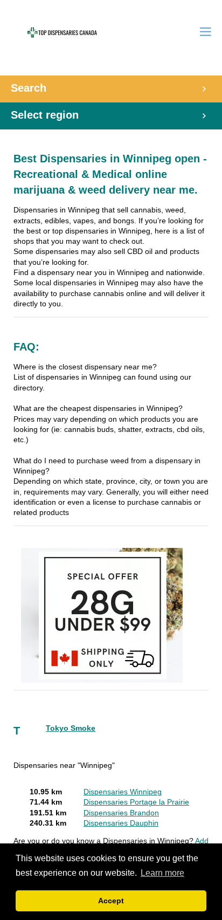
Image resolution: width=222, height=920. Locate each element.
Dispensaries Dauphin (121, 823)
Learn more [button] (162, 872)
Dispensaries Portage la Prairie (136, 802)
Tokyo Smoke (70, 728)
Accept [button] (111, 900)
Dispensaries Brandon (121, 813)
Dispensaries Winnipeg (123, 792)
